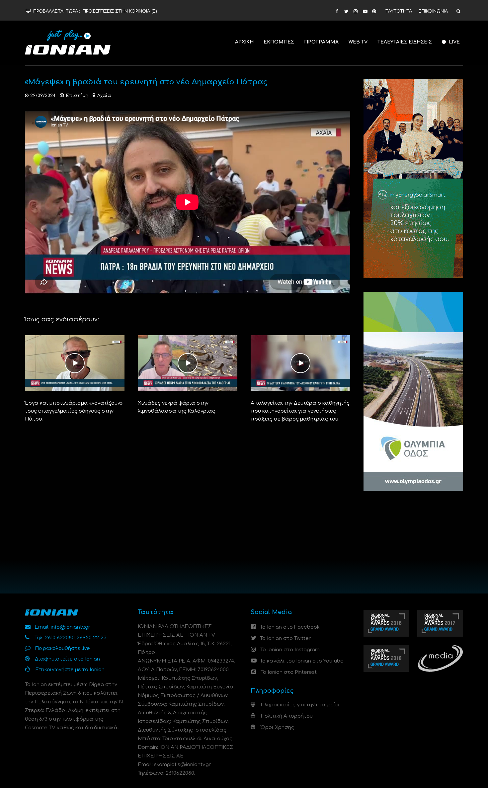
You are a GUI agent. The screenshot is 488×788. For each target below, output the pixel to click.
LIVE (453, 41)
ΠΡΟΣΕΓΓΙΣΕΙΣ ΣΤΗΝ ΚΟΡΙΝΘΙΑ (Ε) (120, 11)
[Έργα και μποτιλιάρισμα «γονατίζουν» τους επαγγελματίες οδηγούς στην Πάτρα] (74, 363)
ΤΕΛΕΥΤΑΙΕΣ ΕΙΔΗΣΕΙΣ (404, 41)
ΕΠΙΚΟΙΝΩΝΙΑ (433, 11)
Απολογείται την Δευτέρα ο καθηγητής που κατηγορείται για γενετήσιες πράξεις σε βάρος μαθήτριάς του (300, 411)
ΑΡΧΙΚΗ (244, 41)
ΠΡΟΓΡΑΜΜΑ (321, 41)
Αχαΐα (104, 95)
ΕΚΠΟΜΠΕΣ (279, 41)
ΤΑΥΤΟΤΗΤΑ (398, 11)
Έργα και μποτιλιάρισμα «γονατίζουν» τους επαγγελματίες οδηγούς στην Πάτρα (73, 411)
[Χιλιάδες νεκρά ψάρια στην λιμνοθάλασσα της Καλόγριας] (187, 363)
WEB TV (358, 41)
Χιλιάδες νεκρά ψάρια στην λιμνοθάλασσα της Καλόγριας (176, 407)
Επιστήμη (77, 95)
